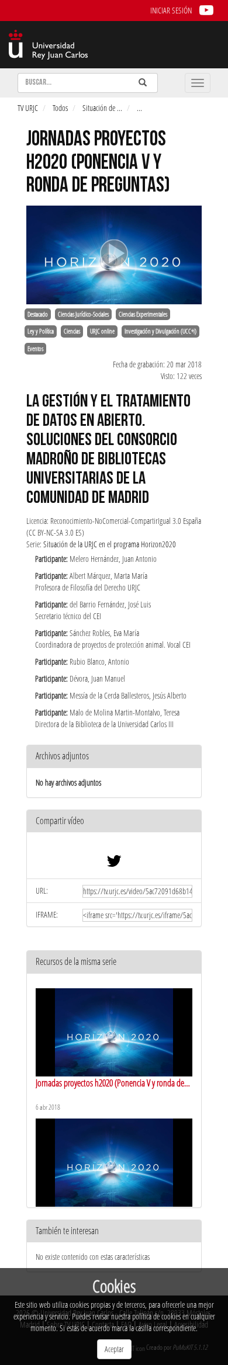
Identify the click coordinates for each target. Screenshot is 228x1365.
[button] (114, 821)
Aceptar (114, 1348)
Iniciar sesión (171, 10)
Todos (60, 107)
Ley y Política (40, 331)
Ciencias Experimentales (143, 314)
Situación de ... (102, 107)
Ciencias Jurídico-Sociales (83, 314)
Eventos (35, 349)
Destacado (37, 314)
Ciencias (72, 331)
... (139, 107)
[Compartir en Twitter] (114, 863)
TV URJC (28, 107)
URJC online (102, 331)
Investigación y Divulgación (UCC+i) (160, 331)
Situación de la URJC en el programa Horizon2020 (109, 544)
